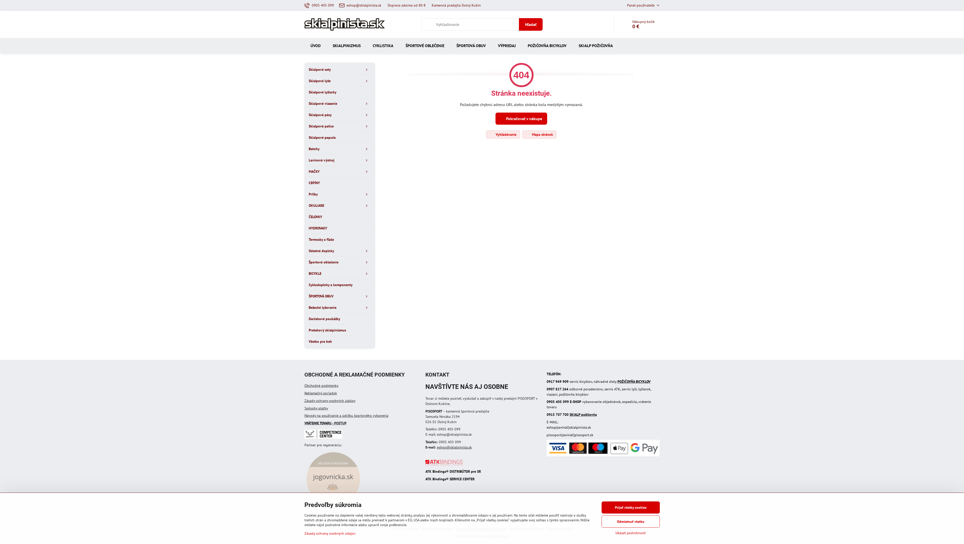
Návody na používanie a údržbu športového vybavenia (346, 415)
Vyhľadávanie (505, 134)
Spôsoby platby (316, 408)
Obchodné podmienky (321, 385)
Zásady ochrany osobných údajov (330, 400)
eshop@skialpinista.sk (454, 447)
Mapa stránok (542, 134)
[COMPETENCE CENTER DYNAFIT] (323, 437)
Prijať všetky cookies (630, 507)
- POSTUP (325, 423)
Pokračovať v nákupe (523, 118)
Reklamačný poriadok (320, 393)
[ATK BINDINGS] (444, 464)
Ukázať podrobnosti (630, 533)
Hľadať (531, 24)
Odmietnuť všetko (630, 521)
